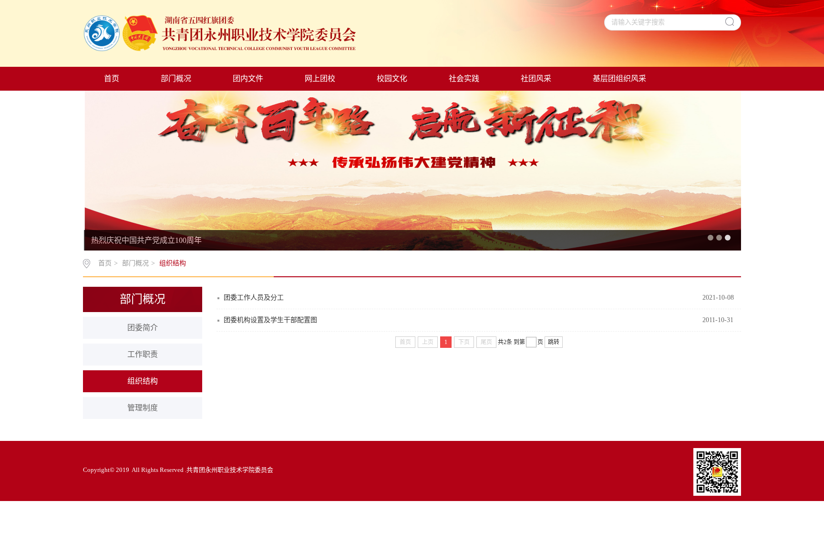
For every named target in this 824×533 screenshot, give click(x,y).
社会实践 (464, 78)
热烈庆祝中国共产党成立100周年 (146, 240)
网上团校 (320, 78)
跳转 (553, 342)
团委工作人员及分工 (254, 297)
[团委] (220, 34)
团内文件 (248, 78)
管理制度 (142, 408)
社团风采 (536, 78)
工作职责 (142, 354)
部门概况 (176, 78)
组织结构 (172, 263)
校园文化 (392, 78)
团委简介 (142, 328)
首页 (111, 78)
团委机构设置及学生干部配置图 (270, 320)
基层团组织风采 (619, 78)
